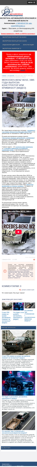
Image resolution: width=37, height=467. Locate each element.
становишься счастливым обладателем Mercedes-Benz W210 (18, 131)
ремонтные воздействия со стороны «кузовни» (17, 185)
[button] (31, 2)
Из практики (11, 75)
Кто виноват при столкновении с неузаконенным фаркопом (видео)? (14, 432)
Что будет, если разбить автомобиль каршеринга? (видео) (18, 316)
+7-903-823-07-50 (22, 23)
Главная (4, 75)
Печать (34, 259)
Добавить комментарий (28, 289)
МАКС (22, 70)
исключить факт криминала (24, 147)
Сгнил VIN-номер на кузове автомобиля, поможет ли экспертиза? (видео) (6, 317)
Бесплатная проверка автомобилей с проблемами (18, 138)
